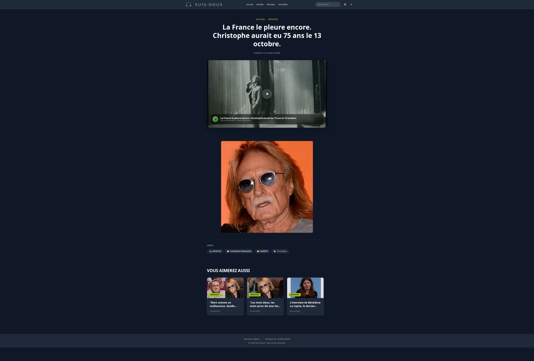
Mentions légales (252, 339)
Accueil (249, 4)
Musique (271, 4)
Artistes (260, 4)
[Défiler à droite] (325, 298)
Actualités (283, 4)
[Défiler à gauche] (208, 298)
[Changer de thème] (351, 4)
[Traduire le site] (345, 4)
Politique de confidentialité (277, 339)
